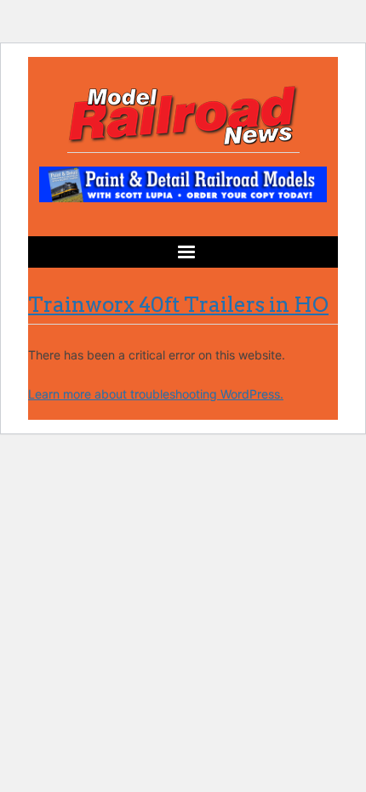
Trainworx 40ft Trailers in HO (178, 304)
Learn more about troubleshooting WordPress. (155, 394)
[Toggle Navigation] (183, 252)
